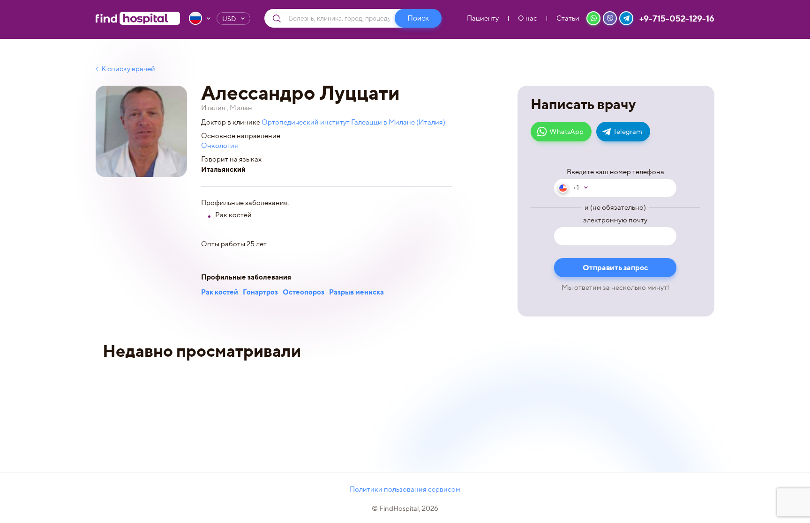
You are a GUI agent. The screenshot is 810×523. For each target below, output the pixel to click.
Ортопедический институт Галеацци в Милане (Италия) (353, 122)
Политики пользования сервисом (405, 489)
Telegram (627, 131)
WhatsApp (566, 131)
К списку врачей (128, 69)
